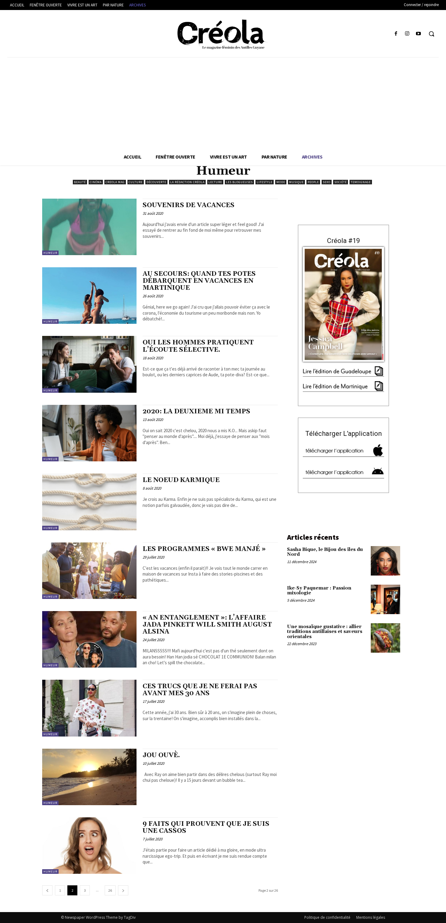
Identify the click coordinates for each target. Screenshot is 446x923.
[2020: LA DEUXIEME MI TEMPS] (89, 433)
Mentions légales (370, 917)
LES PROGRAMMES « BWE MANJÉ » (204, 549)
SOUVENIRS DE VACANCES (189, 205)
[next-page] (123, 890)
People (313, 182)
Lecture (215, 182)
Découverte (156, 182)
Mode (280, 182)
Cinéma (96, 182)
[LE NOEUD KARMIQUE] (89, 501)
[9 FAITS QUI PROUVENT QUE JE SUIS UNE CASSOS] (89, 845)
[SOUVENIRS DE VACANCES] (89, 227)
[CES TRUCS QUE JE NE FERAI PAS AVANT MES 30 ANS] (89, 708)
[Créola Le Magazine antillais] (223, 34)
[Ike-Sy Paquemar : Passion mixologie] (385, 599)
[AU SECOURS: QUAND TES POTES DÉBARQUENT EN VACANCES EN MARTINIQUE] (89, 295)
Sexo (326, 182)
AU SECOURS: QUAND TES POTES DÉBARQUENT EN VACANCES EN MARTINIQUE (199, 281)
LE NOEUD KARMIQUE (181, 480)
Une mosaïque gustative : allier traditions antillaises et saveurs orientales (324, 632)
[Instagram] (407, 34)
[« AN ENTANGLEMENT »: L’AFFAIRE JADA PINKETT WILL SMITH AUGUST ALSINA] (89, 639)
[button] (431, 33)
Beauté (80, 182)
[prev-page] (47, 890)
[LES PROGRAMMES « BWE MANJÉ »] (89, 570)
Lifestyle (264, 182)
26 (110, 890)
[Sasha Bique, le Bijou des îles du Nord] (385, 561)
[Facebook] (396, 34)
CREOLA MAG (115, 182)
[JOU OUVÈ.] (89, 777)
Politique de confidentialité (327, 917)
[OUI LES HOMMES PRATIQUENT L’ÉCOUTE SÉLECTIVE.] (89, 364)
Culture (136, 182)
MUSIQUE (296, 182)
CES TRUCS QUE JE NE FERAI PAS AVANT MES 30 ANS (200, 689)
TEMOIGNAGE (361, 182)
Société (340, 182)
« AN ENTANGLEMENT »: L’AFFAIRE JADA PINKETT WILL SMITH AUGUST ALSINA (207, 625)
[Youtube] (418, 34)
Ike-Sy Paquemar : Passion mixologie (319, 590)
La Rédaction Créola (187, 182)
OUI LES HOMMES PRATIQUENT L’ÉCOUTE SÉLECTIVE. (198, 346)
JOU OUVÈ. (161, 755)
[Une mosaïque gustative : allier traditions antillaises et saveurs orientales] (385, 638)
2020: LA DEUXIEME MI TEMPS (196, 411)
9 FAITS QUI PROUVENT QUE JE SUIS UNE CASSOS (206, 827)
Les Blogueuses (239, 182)
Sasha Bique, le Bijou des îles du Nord (325, 552)
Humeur (50, 253)
